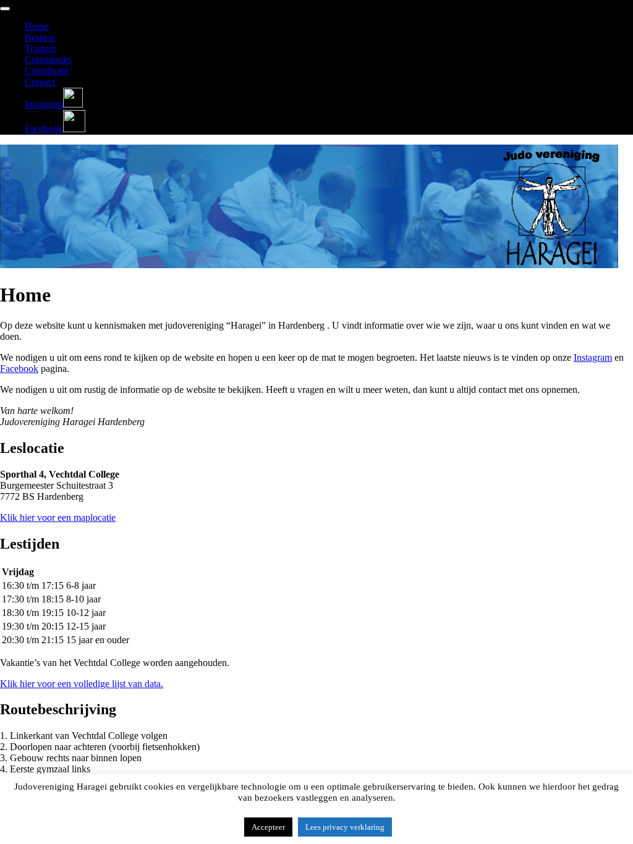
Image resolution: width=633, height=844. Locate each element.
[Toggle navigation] (5, 9)
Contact (40, 82)
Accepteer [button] (268, 827)
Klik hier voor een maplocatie (58, 517)
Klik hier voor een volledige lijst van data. (81, 683)
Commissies (48, 59)
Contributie (47, 70)
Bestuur (40, 37)
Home (37, 26)
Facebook (19, 368)
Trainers (40, 48)
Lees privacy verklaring (344, 827)
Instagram (593, 357)
